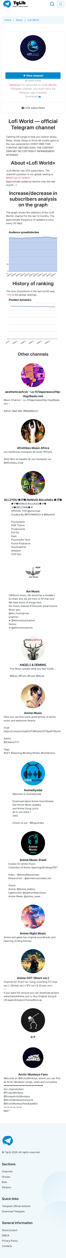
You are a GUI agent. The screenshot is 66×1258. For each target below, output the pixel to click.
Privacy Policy (10, 1240)
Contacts (7, 1246)
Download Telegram (13, 1211)
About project (9, 1230)
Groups (6, 1176)
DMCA (5, 1235)
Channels (7, 1171)
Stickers (6, 1187)
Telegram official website (16, 1206)
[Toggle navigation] (60, 4)
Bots (4, 1182)
